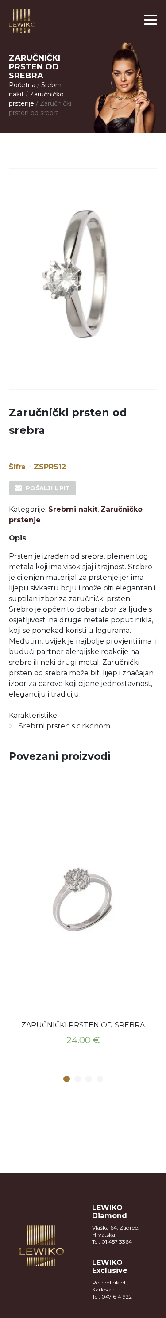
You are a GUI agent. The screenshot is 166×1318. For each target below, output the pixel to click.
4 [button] (99, 1079)
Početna (22, 85)
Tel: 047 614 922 (112, 1296)
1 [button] (66, 1079)
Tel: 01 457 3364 (112, 1241)
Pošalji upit (48, 487)
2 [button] (77, 1079)
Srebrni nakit (72, 509)
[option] (83, 921)
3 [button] (88, 1079)
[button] (150, 20)
